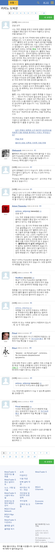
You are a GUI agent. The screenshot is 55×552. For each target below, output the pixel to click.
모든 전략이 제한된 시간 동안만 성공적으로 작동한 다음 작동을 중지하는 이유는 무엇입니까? (32, 132)
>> (40, 211)
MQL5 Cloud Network (9, 510)
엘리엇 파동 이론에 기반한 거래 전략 (30, 143)
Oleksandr (16, 150)
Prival (14, 333)
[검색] (38, 2)
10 (10, 457)
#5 (31, 273)
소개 (21, 472)
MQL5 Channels (39, 488)
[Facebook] (36, 516)
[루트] (2, 13)
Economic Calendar (39, 502)
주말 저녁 (19, 139)
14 (44, 13)
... (39, 13)
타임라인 (23, 475)
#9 (31, 378)
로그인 (46, 3)
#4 (40, 206)
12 (22, 457)
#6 (31, 303)
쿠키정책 (23, 501)
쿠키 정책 (44, 546)
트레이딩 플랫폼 (10, 474)
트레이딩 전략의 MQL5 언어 (9, 503)
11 (16, 457)
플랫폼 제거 (9, 529)
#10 (31, 401)
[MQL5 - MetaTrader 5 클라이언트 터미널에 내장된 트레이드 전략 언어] (4, 3)
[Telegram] (41, 516)
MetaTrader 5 (41, 472)
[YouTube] (36, 520)
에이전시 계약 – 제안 (25, 488)
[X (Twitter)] (45, 516)
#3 (31, 189)
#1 (35, 150)
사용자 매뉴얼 (10, 495)
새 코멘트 (48, 17)
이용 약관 (24, 479)
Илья (14, 348)
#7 (31, 333)
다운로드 (10, 521)
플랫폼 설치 (9, 525)
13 (28, 457)
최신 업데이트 (10, 482)
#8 (30, 348)
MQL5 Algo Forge (9, 515)
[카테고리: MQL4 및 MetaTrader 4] (5, 13)
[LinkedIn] (41, 520)
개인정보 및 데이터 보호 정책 (25, 495)
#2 (31, 167)
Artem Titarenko (19, 206)
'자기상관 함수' (37, 339)
